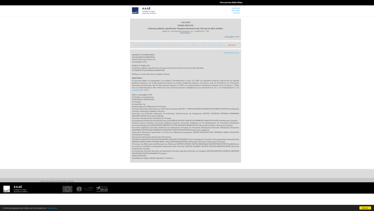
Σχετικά (71, 181)
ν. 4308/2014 (136, 90)
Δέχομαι (365, 208)
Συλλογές (236, 13)
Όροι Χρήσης (62, 181)
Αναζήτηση (236, 8)
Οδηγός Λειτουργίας (47, 181)
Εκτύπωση (223, 45)
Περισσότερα (52, 208)
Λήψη (204, 45)
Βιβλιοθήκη (236, 10)
